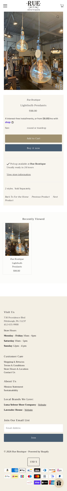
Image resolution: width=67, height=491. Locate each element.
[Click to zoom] (57, 16)
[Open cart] (62, 6)
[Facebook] (30, 303)
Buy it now (33, 148)
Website (42, 405)
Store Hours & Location (16, 369)
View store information (19, 174)
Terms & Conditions (14, 365)
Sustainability (11, 390)
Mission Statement (13, 387)
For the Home (21, 197)
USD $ (33, 462)
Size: (7, 128)
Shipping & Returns (14, 362)
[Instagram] (36, 303)
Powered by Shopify (38, 451)
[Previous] (9, 50)
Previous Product (41, 197)
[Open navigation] (5, 6)
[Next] (57, 50)
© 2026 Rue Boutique (15, 451)
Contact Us (9, 372)
